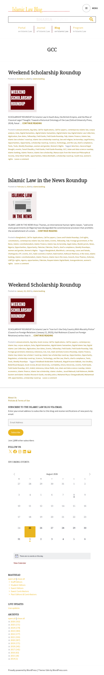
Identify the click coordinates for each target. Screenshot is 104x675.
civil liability (55, 365)
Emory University (67, 365)
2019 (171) (15, 643)
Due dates (22, 136)
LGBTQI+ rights (14, 260)
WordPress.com (60, 670)
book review (43, 342)
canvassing (70, 250)
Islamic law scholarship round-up (46, 139)
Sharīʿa (56, 247)
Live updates (14, 608)
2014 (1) (14, 658)
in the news (84, 253)
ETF (20, 253)
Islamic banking (14, 152)
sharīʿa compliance (84, 143)
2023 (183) (15, 631)
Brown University (43, 365)
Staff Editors (16, 581)
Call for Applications (46, 129)
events (18, 149)
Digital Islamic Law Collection (83, 133)
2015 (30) (15, 655)
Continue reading (32, 123)
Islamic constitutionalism (23, 244)
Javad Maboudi (69, 371)
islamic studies (56, 371)
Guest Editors (17, 588)
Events (53, 240)
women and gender (42, 146)
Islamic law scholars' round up (20, 139)
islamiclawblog (39, 79)
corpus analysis (24, 345)
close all (21, 618)
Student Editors (18, 585)
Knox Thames (80, 257)
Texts (10, 146)
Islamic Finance (74, 136)
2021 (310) (15, 637)
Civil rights (84, 237)
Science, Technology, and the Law (63, 143)
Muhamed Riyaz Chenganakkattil (71, 374)
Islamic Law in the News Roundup (47, 180)
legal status (72, 244)
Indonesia (30, 352)
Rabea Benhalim (49, 156)
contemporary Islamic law (78, 129)
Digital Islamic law (64, 133)
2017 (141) (15, 649)
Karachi (71, 257)
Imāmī (32, 368)
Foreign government (78, 240)
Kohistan (90, 257)
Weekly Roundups (26, 146)
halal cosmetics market (42, 253)
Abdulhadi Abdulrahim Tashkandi (49, 361)
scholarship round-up (39, 143)
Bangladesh (21, 237)
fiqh (65, 136)
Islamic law (86, 136)
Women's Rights (57, 146)
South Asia (78, 156)
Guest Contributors (20, 591)
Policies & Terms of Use (19, 400)
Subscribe (15, 432)
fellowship (31, 136)
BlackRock (60, 250)
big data (33, 129)
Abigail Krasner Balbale (72, 361)
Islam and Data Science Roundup (64, 352)
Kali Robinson (81, 371)
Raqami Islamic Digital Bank (58, 260)
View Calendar (20, 563)
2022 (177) (15, 634)
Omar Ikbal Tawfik (22, 156)
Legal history (89, 139)
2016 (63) (15, 652)
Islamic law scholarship (43, 152)
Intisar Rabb (49, 368)
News (92, 244)
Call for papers (61, 129)
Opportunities (14, 143)
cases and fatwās (83, 250)
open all (12, 618)
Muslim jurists (83, 244)
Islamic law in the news (58, 257)
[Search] (91, 19)
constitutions (13, 240)
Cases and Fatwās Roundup (68, 237)
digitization (12, 136)
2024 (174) (15, 627)
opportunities (36, 156)
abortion (75, 146)
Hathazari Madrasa (71, 253)
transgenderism (76, 260)
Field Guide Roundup (55, 136)
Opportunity (25, 143)
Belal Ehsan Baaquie (16, 365)
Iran (44, 352)
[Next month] (90, 474)
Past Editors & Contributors (24, 594)
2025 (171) (15, 624)
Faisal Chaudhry (28, 149)
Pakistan (41, 247)
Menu (95, 8)
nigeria (24, 260)
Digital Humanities (27, 133)
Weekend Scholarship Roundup (44, 72)
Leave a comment (21, 159)
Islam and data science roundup (80, 149)
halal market (58, 253)
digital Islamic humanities (45, 133)
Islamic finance (27, 152)
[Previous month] (14, 474)
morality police (51, 374)
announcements (22, 129)
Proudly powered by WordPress (22, 670)
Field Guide (41, 136)
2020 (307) (15, 640)
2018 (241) (15, 646)
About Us (12, 397)
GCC (65, 149)
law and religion (66, 139)
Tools (15, 146)
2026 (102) (15, 621)
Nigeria (11, 247)
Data (17, 133)
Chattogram (13, 253)
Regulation (12, 358)
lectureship (78, 139)
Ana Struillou (87, 361)
